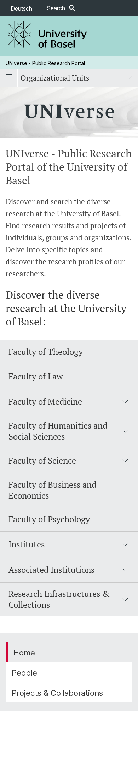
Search (61, 8)
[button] (69, 401)
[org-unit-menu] (129, 78)
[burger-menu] (9, 78)
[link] (46, 36)
